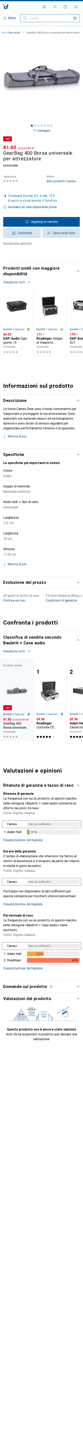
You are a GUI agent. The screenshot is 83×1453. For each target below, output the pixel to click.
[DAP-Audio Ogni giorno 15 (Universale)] (16, 323)
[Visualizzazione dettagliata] (41, 828)
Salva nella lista (64, 233)
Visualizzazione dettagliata (23, 840)
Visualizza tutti (14, 282)
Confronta (25, 233)
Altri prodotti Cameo (61, 179)
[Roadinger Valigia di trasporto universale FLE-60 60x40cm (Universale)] (49, 323)
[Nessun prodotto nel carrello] (76, 7)
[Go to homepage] (6, 6)
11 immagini (41, 130)
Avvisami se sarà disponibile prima (32, 207)
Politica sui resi (14, 600)
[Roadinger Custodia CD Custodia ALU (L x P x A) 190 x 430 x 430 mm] (49, 700)
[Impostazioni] (44, 7)
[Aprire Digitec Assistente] (65, 7)
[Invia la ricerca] (25, 18)
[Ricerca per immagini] (75, 18)
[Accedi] (55, 7)
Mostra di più (17, 436)
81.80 (10, 147)
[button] (41, 198)
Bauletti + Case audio (15, 329)
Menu (12, 18)
